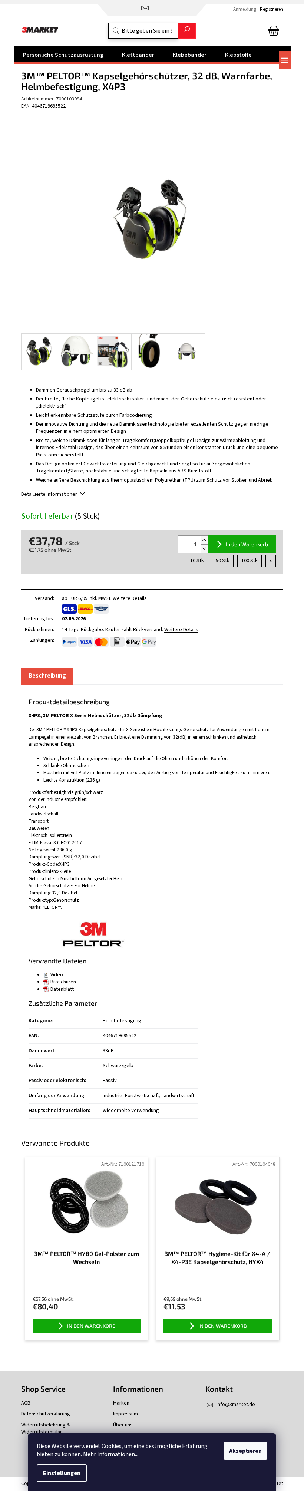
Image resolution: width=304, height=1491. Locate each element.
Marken (121, 1403)
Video (56, 975)
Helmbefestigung (122, 1021)
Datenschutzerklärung (45, 1414)
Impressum (125, 1414)
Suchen (187, 31)
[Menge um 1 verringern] (204, 548)
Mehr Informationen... (110, 1454)
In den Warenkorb (247, 544)
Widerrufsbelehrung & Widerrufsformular (45, 1429)
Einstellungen (61, 1473)
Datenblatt (62, 989)
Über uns (123, 1425)
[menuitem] (63, 55)
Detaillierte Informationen (49, 494)
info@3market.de (236, 1404)
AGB (25, 1403)
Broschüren (63, 982)
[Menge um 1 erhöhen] (204, 540)
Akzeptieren (245, 1451)
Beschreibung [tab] (47, 676)
